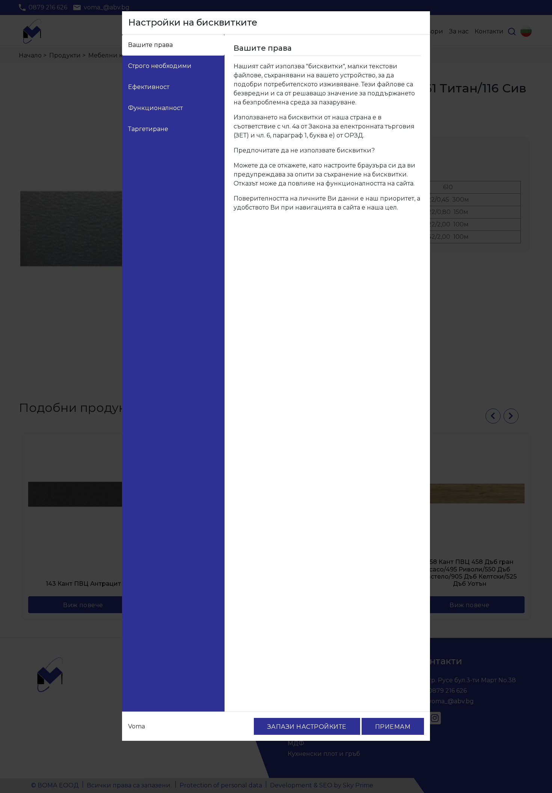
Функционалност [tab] (155, 108)
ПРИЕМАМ (392, 726)
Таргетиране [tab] (148, 129)
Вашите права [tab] (150, 44)
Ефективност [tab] (148, 86)
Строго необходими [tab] (160, 65)
